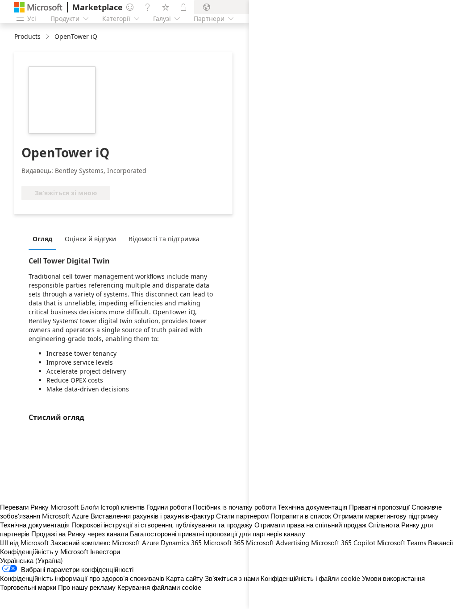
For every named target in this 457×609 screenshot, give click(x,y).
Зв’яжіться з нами (232, 578)
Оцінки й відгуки (90, 239)
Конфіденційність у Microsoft (44, 551)
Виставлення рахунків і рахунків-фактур (152, 515)
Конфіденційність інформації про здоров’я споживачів (82, 578)
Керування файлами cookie (159, 587)
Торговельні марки (28, 587)
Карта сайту (184, 578)
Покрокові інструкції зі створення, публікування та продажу (162, 524)
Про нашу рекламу (87, 587)
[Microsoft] (38, 7)
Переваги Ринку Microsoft (39, 506)
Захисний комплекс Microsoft (95, 542)
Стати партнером (242, 515)
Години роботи (168, 506)
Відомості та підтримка (164, 239)
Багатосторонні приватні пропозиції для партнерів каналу (217, 533)
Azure (150, 542)
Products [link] (27, 36)
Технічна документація (35, 524)
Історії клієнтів (122, 506)
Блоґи (89, 506)
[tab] (45, 238)
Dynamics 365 (181, 542)
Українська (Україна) (31, 560)
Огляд (42, 239)
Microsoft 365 (224, 542)
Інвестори (105, 551)
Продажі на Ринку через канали (79, 533)
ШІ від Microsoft (24, 542)
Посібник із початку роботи (234, 506)
